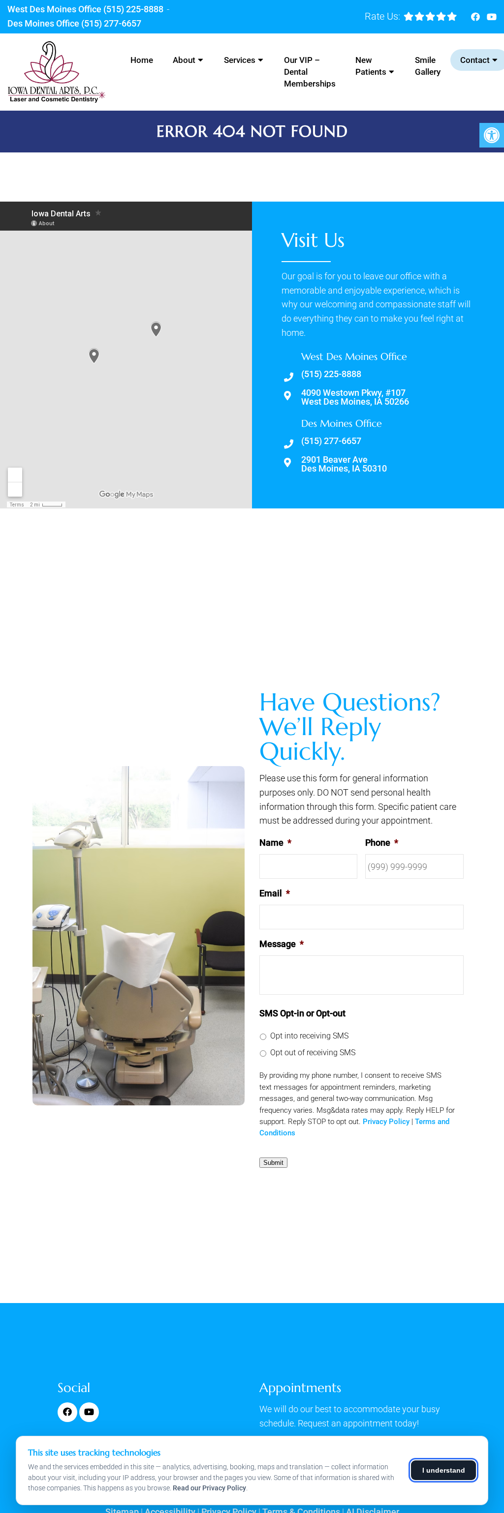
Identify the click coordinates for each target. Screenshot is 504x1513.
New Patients (370, 66)
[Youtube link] (492, 17)
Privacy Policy (386, 1121)
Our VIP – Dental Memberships (310, 72)
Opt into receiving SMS (309, 1035)
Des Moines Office (44, 23)
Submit (273, 1162)
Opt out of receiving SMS (312, 1052)
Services (239, 60)
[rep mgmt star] (430, 16)
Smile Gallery (428, 66)
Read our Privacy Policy (209, 1488)
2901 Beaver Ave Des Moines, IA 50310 (344, 464)
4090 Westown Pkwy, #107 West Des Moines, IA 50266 (355, 397)
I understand (443, 1470)
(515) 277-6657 (111, 23)
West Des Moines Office (55, 9)
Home (141, 60)
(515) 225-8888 (133, 9)
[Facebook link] (476, 17)
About (184, 60)
